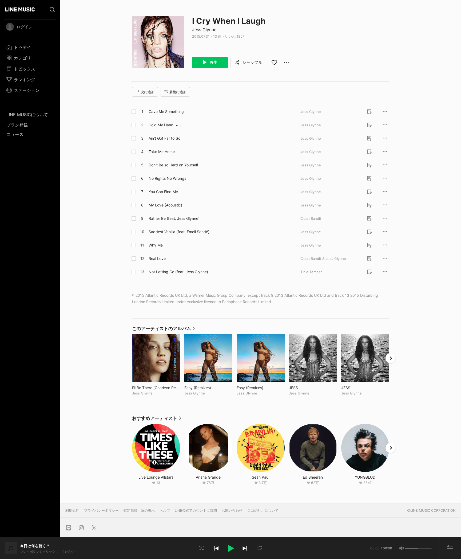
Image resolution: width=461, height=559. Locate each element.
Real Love (157, 258)
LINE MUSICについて (27, 114)
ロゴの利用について (263, 510)
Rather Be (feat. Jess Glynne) (174, 218)
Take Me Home (162, 151)
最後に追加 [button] (177, 92)
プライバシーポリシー (101, 510)
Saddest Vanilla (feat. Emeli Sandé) (179, 231)
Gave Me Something (166, 111)
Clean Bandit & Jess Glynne (323, 258)
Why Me (156, 245)
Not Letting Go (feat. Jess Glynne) (178, 271)
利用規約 (72, 510)
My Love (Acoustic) (165, 205)
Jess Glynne (204, 29)
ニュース (14, 134)
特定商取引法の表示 (139, 510)
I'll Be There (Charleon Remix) (156, 387)
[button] (230, 548)
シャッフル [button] (251, 62)
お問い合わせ (232, 510)
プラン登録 (17, 125)
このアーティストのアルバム (163, 330)
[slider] (411, 548)
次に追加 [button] (147, 92)
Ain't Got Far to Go (164, 138)
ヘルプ (165, 510)
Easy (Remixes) (208, 387)
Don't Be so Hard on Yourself (173, 165)
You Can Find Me (163, 191)
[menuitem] (30, 47)
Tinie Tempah (311, 272)
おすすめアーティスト (156, 419)
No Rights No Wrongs (167, 178)
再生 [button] (212, 62)
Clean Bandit (310, 218)
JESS (304, 387)
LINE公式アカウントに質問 (196, 510)
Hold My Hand (161, 125)
